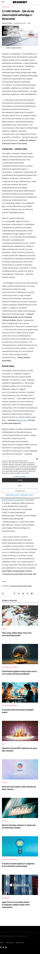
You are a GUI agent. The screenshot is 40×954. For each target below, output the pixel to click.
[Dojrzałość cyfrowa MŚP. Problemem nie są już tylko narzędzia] (20, 731)
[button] (37, 459)
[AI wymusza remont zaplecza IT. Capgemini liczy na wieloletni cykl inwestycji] (20, 846)
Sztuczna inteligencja (10, 667)
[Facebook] (1, 947)
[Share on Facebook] (14, 593)
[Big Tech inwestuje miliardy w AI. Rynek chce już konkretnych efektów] (20, 808)
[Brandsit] (20, 2)
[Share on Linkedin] (23, 593)
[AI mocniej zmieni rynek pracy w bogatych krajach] (20, 692)
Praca (4, 629)
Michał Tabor (21, 420)
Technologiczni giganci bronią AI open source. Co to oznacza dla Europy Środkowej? (19, 672)
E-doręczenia (13, 586)
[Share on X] (19, 593)
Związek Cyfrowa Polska (25, 586)
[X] (3, 947)
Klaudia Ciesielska (7, 23)
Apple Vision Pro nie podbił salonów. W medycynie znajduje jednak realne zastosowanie (16, 904)
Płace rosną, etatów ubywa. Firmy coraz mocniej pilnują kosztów (17, 634)
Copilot (4, 782)
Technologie (5, 7)
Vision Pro (5, 898)
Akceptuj (20, 480)
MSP (3, 744)
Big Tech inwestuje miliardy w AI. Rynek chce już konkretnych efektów (19, 826)
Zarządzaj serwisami (19, 476)
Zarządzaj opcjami (20, 491)
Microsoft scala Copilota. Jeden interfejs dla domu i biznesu (19, 788)
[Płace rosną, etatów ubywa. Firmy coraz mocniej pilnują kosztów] (20, 615)
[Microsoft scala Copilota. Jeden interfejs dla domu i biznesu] (20, 769)
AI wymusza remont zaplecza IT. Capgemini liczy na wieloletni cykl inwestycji (18, 864)
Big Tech (5, 821)
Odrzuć (20, 485)
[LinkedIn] (6, 947)
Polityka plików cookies (12, 495)
